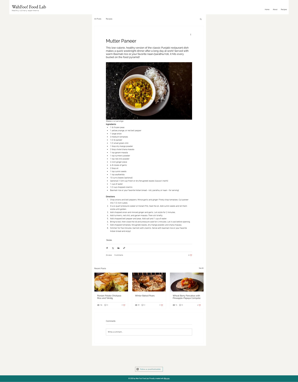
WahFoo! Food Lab (29, 7)
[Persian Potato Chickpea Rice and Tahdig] (111, 282)
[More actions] (190, 34)
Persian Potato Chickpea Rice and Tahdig (109, 296)
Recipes (109, 19)
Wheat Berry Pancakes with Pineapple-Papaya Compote (187, 296)
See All (201, 268)
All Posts (97, 19)
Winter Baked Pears (145, 295)
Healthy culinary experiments (25, 11)
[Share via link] (124, 248)
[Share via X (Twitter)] (113, 248)
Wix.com (167, 379)
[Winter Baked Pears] (149, 282)
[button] (201, 19)
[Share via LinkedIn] (118, 248)
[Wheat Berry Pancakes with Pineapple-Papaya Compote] (187, 282)
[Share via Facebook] (107, 248)
